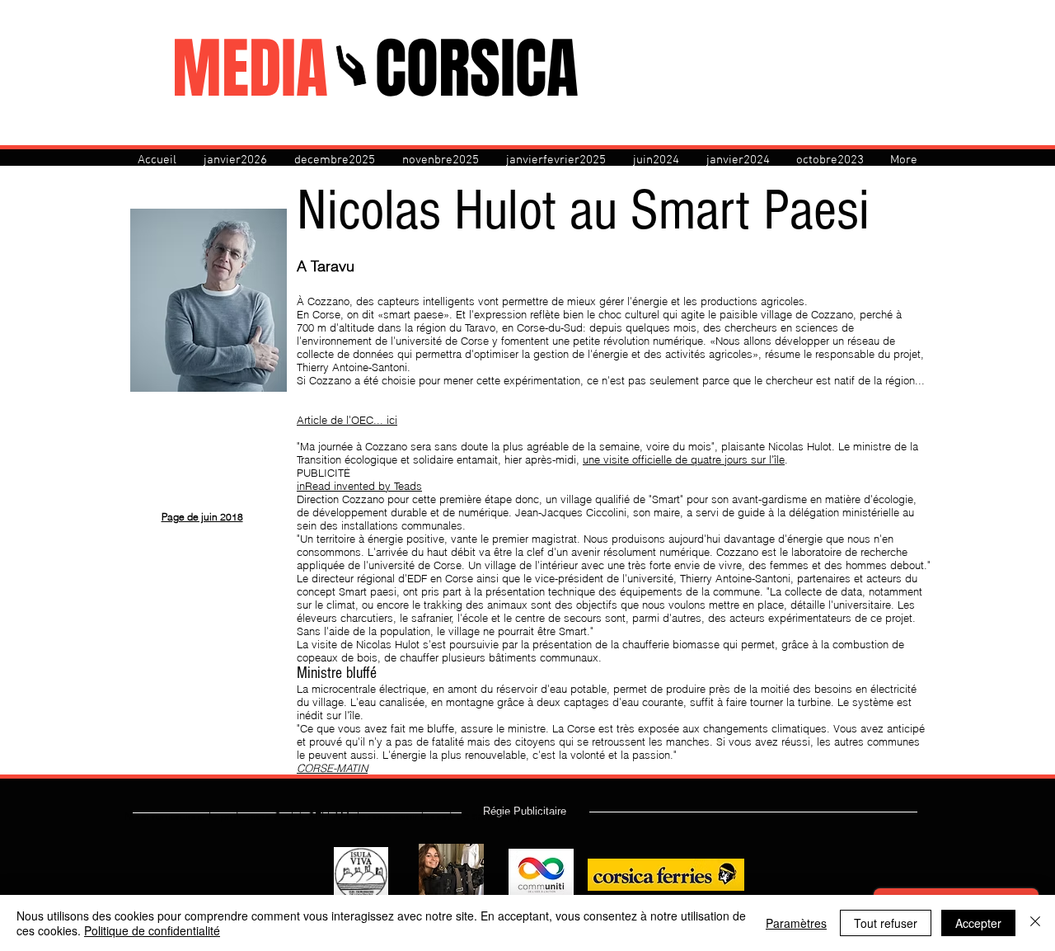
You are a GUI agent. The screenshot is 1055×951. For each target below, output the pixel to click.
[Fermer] (1035, 923)
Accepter (978, 923)
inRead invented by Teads (359, 485)
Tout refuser (885, 923)
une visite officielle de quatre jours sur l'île (684, 459)
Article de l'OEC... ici (347, 419)
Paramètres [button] (796, 923)
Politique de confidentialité (152, 930)
